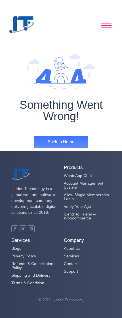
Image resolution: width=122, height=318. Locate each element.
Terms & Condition (27, 283)
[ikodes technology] (22, 24)
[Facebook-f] (14, 228)
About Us (72, 248)
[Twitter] (23, 228)
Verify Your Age (77, 206)
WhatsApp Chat (78, 175)
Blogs (16, 248)
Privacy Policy (23, 256)
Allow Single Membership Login (86, 197)
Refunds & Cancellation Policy (32, 265)
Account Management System (83, 185)
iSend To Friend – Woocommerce (80, 216)
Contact (71, 263)
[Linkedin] (31, 228)
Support (71, 271)
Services (71, 256)
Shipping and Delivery (31, 275)
